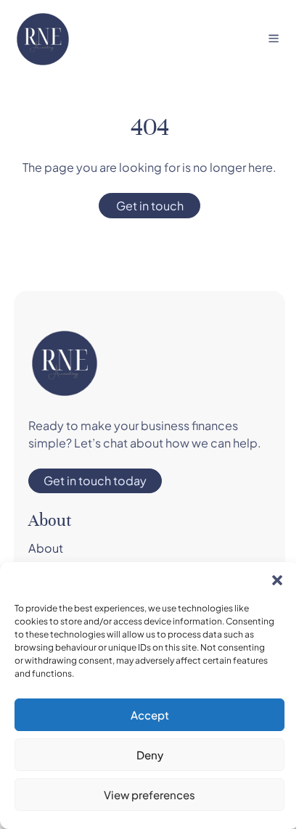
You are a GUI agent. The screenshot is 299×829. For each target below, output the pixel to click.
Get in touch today (95, 480)
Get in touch (150, 205)
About (45, 548)
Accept (150, 715)
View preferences (149, 794)
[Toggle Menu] (273, 38)
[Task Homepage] (43, 39)
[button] (277, 580)
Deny (149, 755)
